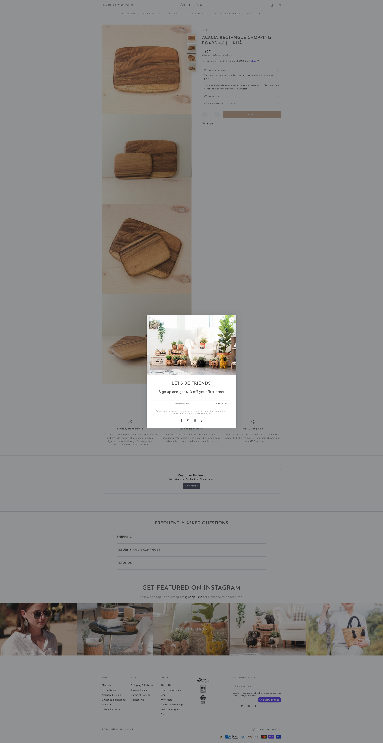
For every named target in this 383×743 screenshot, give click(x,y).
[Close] (231, 320)
